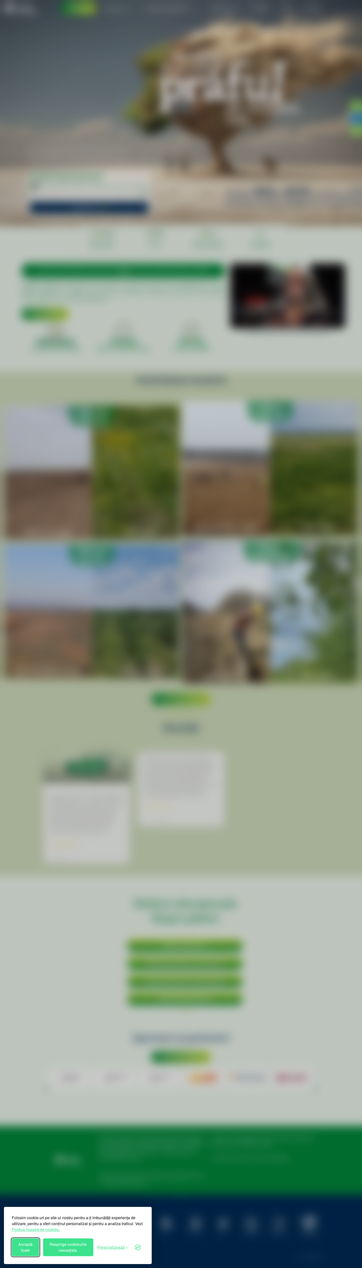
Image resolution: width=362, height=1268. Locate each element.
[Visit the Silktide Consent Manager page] (138, 1247)
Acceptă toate (25, 1247)
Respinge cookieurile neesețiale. (68, 1247)
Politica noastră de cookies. (36, 1229)
